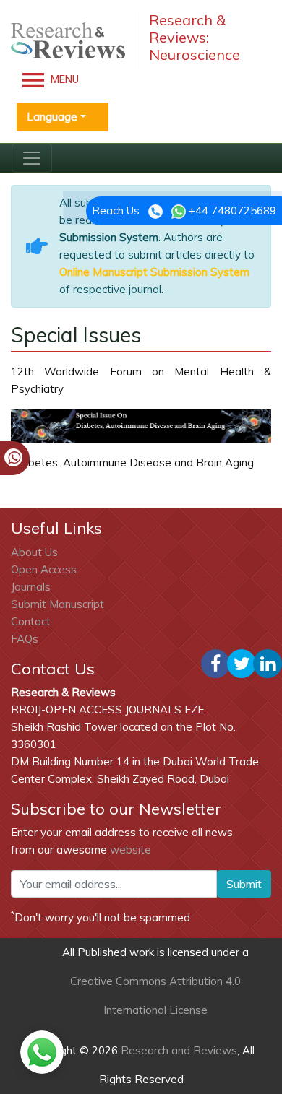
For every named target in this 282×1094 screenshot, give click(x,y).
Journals (31, 587)
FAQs (24, 639)
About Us (34, 552)
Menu (63, 79)
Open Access (44, 569)
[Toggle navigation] (32, 158)
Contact (31, 621)
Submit (244, 884)
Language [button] (52, 116)
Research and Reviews (177, 1050)
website (130, 849)
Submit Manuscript (57, 604)
